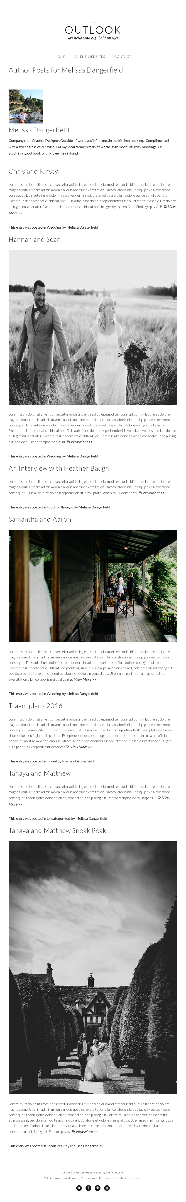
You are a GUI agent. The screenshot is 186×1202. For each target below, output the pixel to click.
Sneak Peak (56, 1146)
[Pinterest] (97, 1188)
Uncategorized (58, 818)
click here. (135, 1178)
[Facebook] (88, 1188)
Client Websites (89, 56)
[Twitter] (79, 1188)
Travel (52, 761)
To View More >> (79, 442)
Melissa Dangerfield (82, 227)
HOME (60, 56)
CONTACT (122, 56)
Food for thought (60, 507)
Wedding (54, 227)
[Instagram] (107, 1188)
